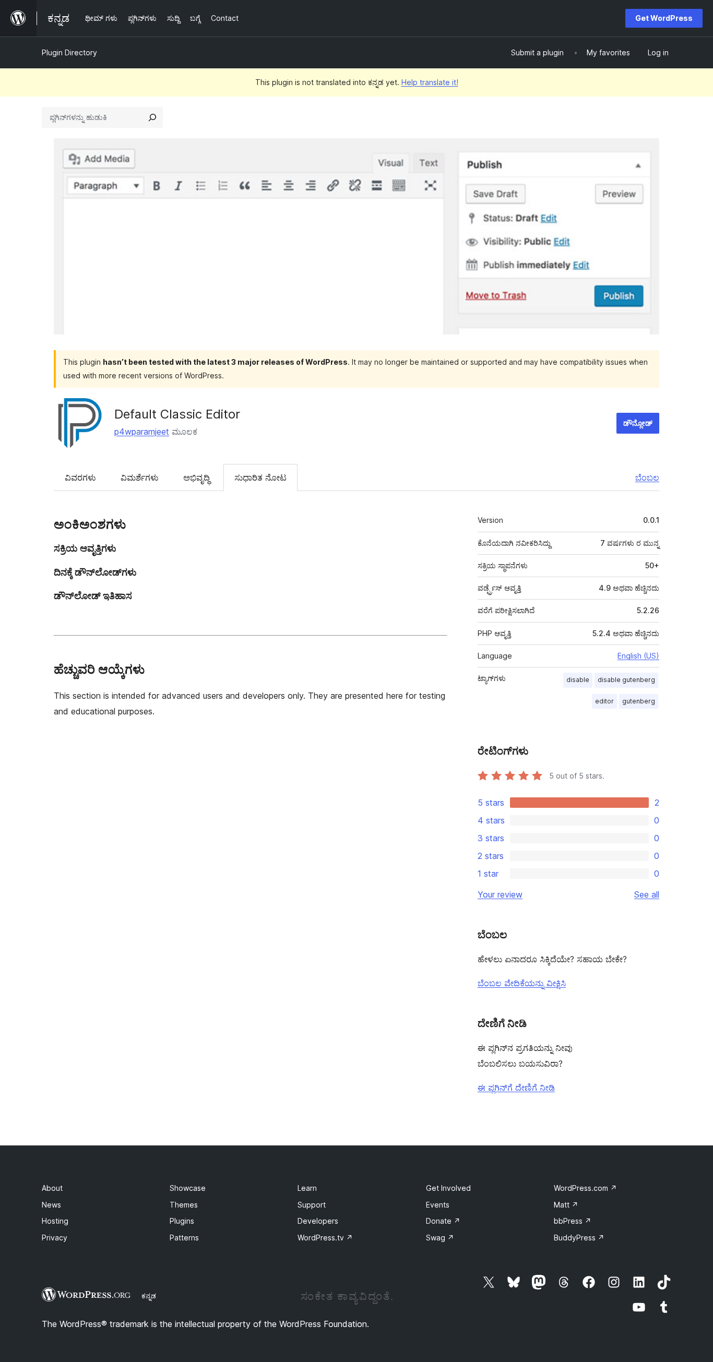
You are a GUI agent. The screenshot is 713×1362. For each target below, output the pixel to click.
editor (604, 701)
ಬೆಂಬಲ (647, 477)
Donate (443, 1220)
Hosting (55, 1220)
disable (577, 680)
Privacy (54, 1237)
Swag (440, 1237)
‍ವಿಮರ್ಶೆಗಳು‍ (140, 477)
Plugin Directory (69, 52)
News (51, 1204)
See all (646, 894)
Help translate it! (429, 82)
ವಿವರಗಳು (80, 477)
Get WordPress (664, 18)
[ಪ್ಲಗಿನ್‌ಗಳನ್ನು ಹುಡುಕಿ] (152, 117)
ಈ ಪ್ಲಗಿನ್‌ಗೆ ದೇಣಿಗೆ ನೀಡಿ (516, 1087)
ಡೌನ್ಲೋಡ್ (637, 423)
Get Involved (448, 1188)
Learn (307, 1188)
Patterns (184, 1237)
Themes (184, 1204)
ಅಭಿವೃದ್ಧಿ (196, 477)
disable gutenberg (626, 680)
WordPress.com (585, 1188)
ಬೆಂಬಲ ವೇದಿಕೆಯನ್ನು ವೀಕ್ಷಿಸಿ (522, 983)
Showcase (188, 1188)
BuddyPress (579, 1237)
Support (312, 1204)
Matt (566, 1204)
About (52, 1188)
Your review (500, 894)
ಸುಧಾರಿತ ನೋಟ (260, 477)
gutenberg (638, 701)
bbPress (572, 1220)
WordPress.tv (325, 1237)
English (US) (638, 655)
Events (437, 1204)
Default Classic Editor (177, 414)
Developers (318, 1220)
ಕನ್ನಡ (148, 1296)
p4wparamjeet (141, 431)
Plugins (182, 1220)
